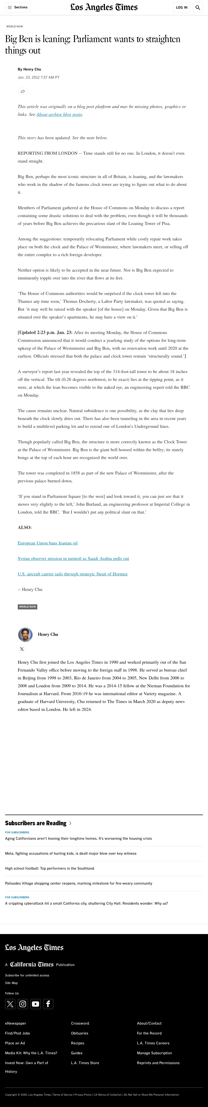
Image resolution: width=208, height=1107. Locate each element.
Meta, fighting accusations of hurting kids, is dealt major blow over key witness (70, 853)
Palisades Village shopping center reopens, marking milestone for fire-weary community (78, 883)
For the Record (149, 1033)
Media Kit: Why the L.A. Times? (31, 1053)
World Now (14, 26)
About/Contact (149, 1023)
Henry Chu (32, 69)
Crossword (80, 1023)
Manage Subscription (154, 1053)
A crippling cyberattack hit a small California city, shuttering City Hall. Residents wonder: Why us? (86, 903)
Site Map (11, 983)
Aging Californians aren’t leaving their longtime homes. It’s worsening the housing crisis (78, 838)
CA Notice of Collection (108, 1095)
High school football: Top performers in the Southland (49, 868)
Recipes (77, 1043)
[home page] (104, 7)
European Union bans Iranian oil (48, 543)
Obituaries (79, 1033)
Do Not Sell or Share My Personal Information (151, 1095)
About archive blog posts (59, 114)
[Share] (23, 91)
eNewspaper (15, 1023)
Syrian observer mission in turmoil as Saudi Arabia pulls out (73, 558)
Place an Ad (15, 1043)
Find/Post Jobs (17, 1033)
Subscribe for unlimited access (27, 975)
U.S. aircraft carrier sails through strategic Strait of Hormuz (73, 574)
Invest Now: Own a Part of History (26, 1067)
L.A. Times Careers (153, 1043)
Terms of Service (62, 1095)
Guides (76, 1053)
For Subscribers (17, 832)
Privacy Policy (83, 1095)
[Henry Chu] (25, 634)
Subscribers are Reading (35, 823)
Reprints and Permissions (158, 1063)
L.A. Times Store (85, 1063)
